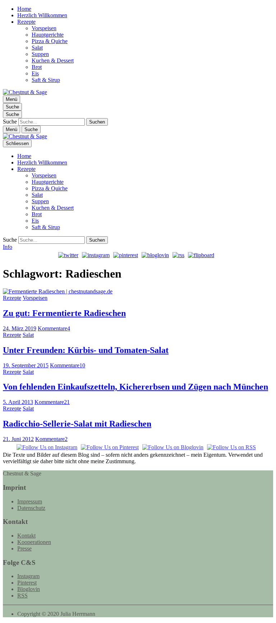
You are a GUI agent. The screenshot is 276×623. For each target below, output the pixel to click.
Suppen (40, 54)
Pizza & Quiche (50, 41)
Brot (37, 67)
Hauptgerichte (48, 35)
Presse (24, 548)
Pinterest (27, 583)
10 (67, 365)
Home (24, 9)
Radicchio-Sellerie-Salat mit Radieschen (77, 423)
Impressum (29, 501)
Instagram (28, 576)
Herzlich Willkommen (42, 15)
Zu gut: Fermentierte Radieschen (64, 313)
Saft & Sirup (46, 80)
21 (52, 402)
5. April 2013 (18, 402)
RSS (22, 595)
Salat (37, 48)
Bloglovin (28, 589)
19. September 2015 (26, 365)
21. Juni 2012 (18, 439)
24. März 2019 (19, 328)
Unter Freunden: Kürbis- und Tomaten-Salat (86, 350)
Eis (35, 73)
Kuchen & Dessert (53, 60)
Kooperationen (34, 542)
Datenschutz (31, 508)
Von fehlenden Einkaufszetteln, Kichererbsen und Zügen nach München (135, 386)
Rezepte (26, 22)
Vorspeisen (44, 28)
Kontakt (26, 536)
